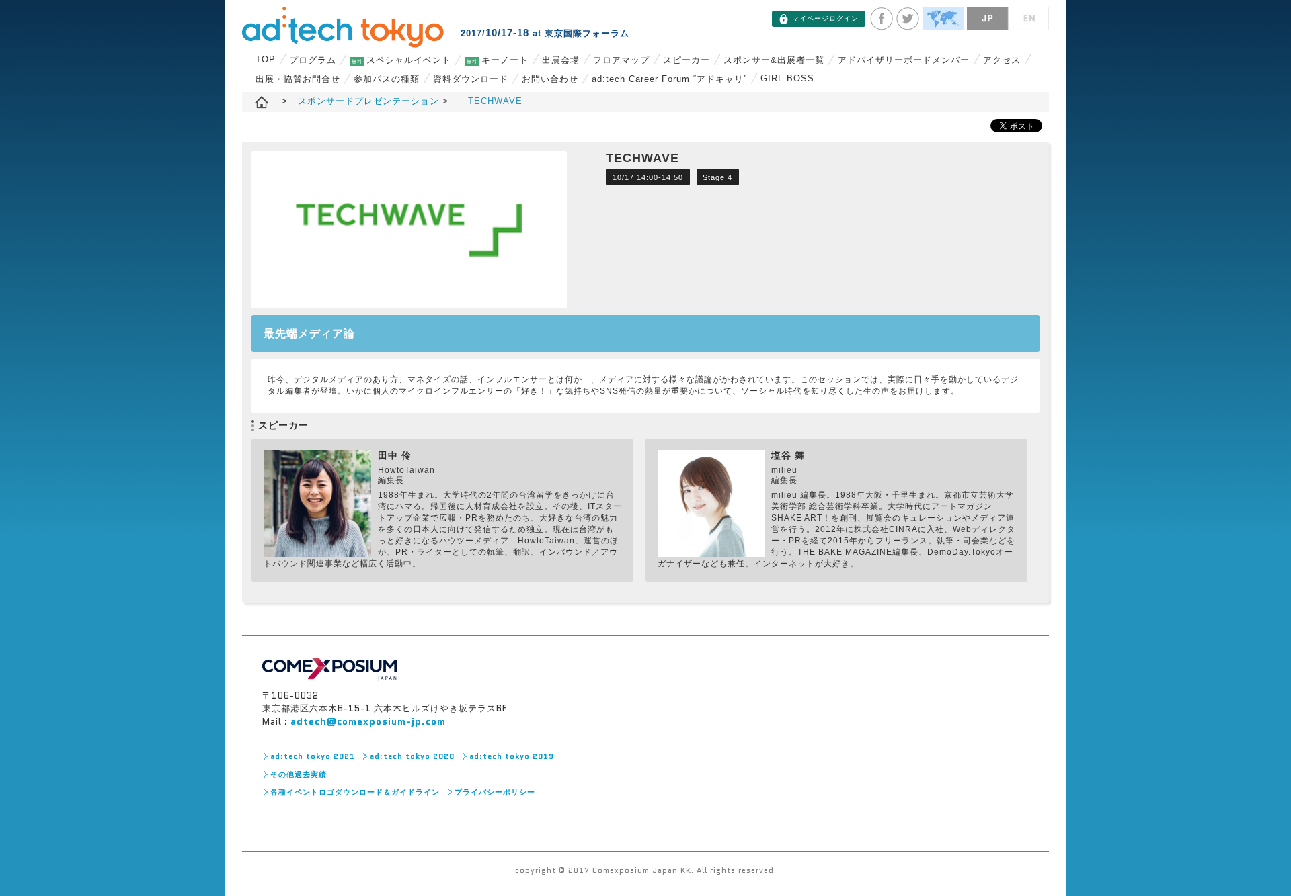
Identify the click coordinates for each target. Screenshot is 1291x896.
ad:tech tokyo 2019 (511, 756)
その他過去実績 (298, 774)
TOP (266, 59)
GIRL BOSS (787, 78)
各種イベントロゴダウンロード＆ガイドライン (355, 792)
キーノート (498, 60)
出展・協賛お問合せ (298, 79)
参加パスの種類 (387, 79)
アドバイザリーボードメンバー (904, 60)
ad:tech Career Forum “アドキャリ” (669, 79)
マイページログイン (825, 18)
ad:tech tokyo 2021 (312, 756)
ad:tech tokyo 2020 (412, 756)
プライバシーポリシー (495, 792)
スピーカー (686, 60)
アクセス (1002, 60)
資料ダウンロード (470, 79)
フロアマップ (621, 60)
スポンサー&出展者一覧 (773, 60)
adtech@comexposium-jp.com (368, 721)
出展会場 (561, 60)
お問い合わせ (550, 79)
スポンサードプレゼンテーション (370, 101)
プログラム (312, 60)
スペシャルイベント (401, 60)
